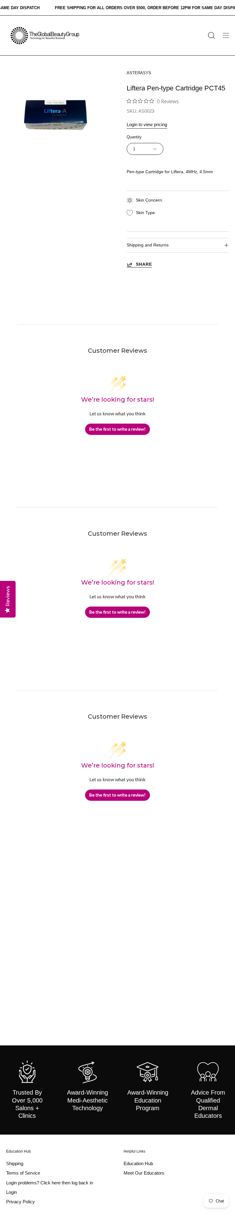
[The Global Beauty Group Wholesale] (44, 35)
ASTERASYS (139, 73)
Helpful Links (134, 1151)
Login (11, 1192)
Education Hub (18, 1151)
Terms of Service (23, 1173)
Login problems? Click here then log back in (49, 1182)
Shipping (14, 1163)
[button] (211, 35)
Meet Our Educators (144, 1173)
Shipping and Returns (148, 245)
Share (144, 264)
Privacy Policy (20, 1201)
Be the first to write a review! (117, 429)
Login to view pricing (147, 124)
